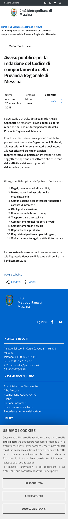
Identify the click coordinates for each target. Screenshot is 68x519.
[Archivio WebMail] (50, 3)
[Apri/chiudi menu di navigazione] (3, 12)
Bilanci (8, 399)
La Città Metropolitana (21, 27)
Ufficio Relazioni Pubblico (18, 407)
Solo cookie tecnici (34, 509)
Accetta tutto (34, 496)
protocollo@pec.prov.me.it (25, 365)
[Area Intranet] (55, 3)
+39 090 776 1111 (26, 357)
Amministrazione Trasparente (21, 386)
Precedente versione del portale (22, 411)
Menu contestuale (20, 46)
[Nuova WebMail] (45, 3)
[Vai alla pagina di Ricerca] (62, 12)
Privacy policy (50, 471)
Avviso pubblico (13, 274)
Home (4, 27)
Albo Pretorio (11, 390)
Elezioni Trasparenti (15, 403)
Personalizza (34, 483)
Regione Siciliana (11, 2)
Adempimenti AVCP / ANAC (20, 394)
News (39, 27)
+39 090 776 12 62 (20, 361)
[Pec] (60, 3)
